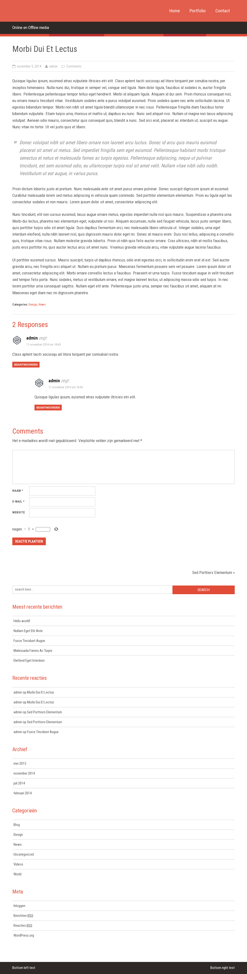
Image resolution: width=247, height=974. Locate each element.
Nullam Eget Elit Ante (28, 631)
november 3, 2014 (29, 66)
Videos (18, 864)
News (42, 304)
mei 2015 (20, 763)
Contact (222, 11)
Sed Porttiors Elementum (212, 572)
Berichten (23, 915)
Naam (17, 490)
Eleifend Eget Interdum (29, 660)
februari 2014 (23, 793)
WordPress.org (24, 935)
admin (53, 66)
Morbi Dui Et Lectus (40, 692)
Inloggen (19, 906)
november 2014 (24, 773)
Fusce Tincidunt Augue (29, 641)
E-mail (18, 501)
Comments (74, 66)
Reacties (23, 925)
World (17, 874)
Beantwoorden (26, 364)
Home (174, 11)
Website (18, 512)
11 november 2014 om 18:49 (43, 344)
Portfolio (198, 11)
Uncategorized (24, 854)
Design (33, 304)
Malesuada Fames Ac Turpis (33, 650)
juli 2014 (19, 783)
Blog (17, 825)
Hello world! (22, 621)
